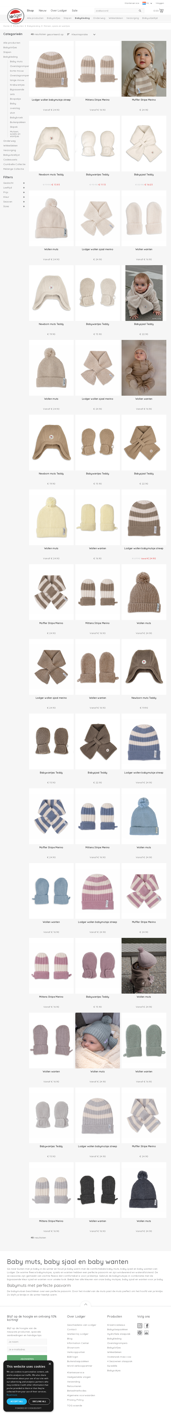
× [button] (49, 1364)
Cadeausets (10, 159)
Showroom (73, 1347)
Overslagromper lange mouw (18, 78)
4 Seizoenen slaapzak (119, 1361)
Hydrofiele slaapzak (118, 1333)
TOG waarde (74, 1405)
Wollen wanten (143, 249)
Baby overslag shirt (15, 108)
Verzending (73, 1381)
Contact (71, 1329)
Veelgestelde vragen (79, 1376)
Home (6, 26)
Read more (12, 1394)
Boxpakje (15, 98)
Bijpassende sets (17, 92)
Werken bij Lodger (77, 1333)
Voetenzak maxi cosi (119, 1356)
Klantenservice (132, 3)
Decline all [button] (39, 1401)
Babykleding (82, 18)
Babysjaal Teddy (144, 174)
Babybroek (16, 117)
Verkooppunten (76, 1352)
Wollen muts (51, 249)
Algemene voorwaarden (81, 1395)
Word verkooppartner (79, 1365)
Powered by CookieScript (28, 1408)
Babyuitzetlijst (150, 18)
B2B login (72, 1356)
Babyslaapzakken (117, 1329)
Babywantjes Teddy (97, 174)
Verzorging (132, 18)
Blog (69, 1338)
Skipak (14, 126)
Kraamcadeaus (116, 1324)
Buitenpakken (18, 122)
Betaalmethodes (76, 1390)
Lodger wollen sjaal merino (97, 249)
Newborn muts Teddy (51, 174)
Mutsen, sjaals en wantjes (15, 133)
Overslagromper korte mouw (18, 68)
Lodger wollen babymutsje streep (51, 99)
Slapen (67, 18)
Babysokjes (114, 1370)
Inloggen (160, 3)
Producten (18, 26)
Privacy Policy (75, 1399)
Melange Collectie (13, 168)
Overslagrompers (117, 1343)
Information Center (78, 1343)
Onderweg (99, 18)
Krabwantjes (17, 84)
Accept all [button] (17, 1401)
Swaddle (112, 1365)
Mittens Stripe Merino (98, 99)
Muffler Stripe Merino (144, 99)
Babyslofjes (53, 18)
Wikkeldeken (116, 18)
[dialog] (28, 1386)
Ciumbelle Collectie (14, 164)
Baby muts (16, 61)
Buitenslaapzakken (78, 1361)
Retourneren (74, 1386)
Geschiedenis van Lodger (81, 1324)
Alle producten (35, 18)
